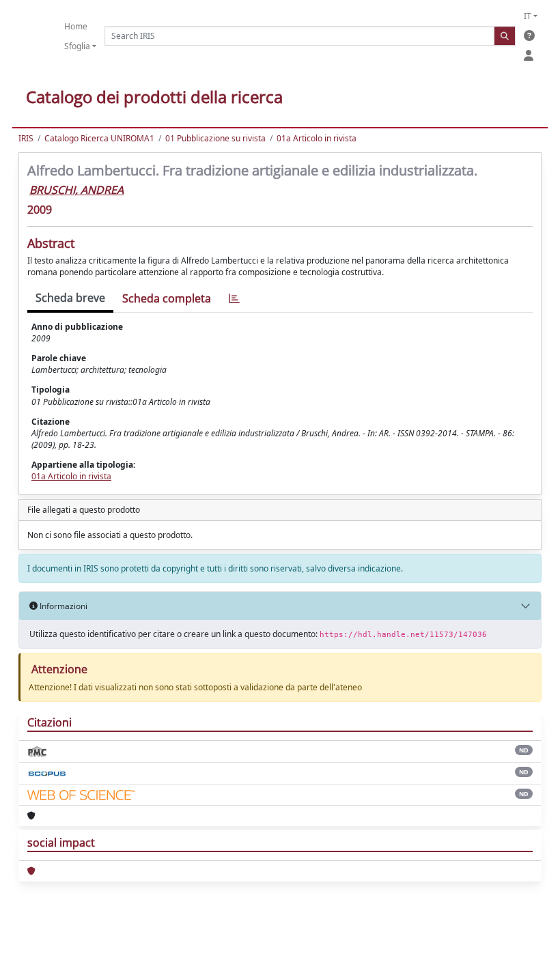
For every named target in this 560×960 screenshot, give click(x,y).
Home (75, 26)
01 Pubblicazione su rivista (215, 138)
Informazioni (62, 606)
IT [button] (527, 16)
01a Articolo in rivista (316, 138)
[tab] (234, 298)
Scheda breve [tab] (70, 297)
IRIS (25, 138)
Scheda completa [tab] (166, 298)
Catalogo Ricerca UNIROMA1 (99, 138)
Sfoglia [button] (77, 46)
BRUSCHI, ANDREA (76, 189)
